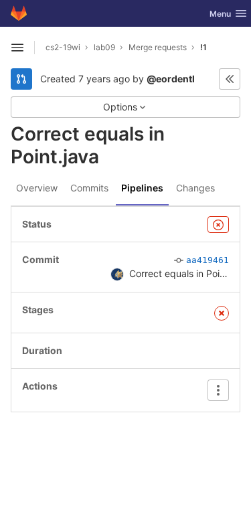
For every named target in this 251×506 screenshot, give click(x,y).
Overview (37, 187)
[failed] (218, 224)
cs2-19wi (63, 47)
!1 (203, 47)
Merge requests (158, 47)
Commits (89, 187)
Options (120, 106)
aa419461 (207, 260)
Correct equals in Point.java (189, 273)
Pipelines (142, 187)
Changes (195, 187)
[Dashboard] (18, 13)
